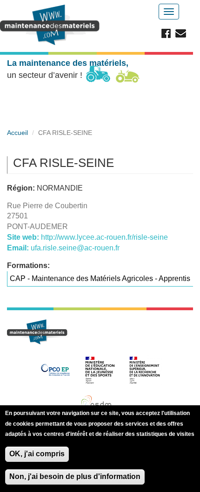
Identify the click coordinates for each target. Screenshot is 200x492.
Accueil (17, 132)
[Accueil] (51, 25)
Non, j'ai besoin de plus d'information (74, 476)
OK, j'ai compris (37, 454)
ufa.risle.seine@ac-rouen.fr (75, 248)
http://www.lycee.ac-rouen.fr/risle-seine (104, 237)
